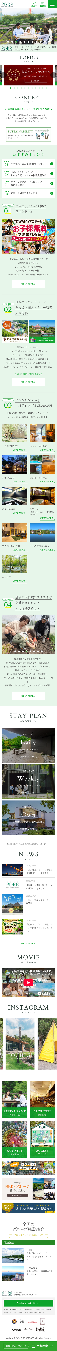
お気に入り (34, 6)
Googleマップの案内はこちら (28, 1303)
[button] (8, 42)
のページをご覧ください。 (33, 1312)
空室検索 (43, 6)
